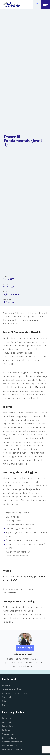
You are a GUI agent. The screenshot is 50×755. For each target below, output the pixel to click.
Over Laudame (8, 697)
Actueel (5, 701)
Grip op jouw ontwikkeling (13, 689)
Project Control (8, 726)
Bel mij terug (24, 648)
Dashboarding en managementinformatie (12, 740)
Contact (5, 705)
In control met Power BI (12, 750)
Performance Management (7, 732)
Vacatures (6, 685)
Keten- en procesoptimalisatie (10, 720)
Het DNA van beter (10, 746)
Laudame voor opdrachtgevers (15, 693)
